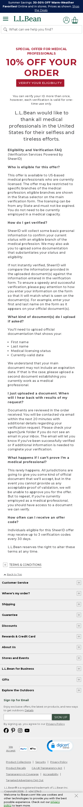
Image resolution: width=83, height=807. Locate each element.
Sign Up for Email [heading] (16, 700)
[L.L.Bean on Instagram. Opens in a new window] (20, 730)
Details (29, 710)
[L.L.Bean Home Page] (32, 20)
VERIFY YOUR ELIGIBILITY (40, 83)
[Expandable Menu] (5, 19)
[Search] (6, 29)
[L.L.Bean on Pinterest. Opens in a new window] (13, 730)
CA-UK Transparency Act (47, 768)
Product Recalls (16, 768)
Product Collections (18, 761)
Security (40, 761)
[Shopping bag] (76, 20)
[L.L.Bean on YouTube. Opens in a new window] (27, 730)
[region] (41, 6)
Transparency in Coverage (22, 774)
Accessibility (50, 774)
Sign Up (60, 717)
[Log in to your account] (66, 20)
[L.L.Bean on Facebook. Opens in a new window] (6, 730)
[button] (60, 745)
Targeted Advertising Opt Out (24, 780)
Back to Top (14, 574)
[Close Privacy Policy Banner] (76, 796)
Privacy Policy (55, 723)
